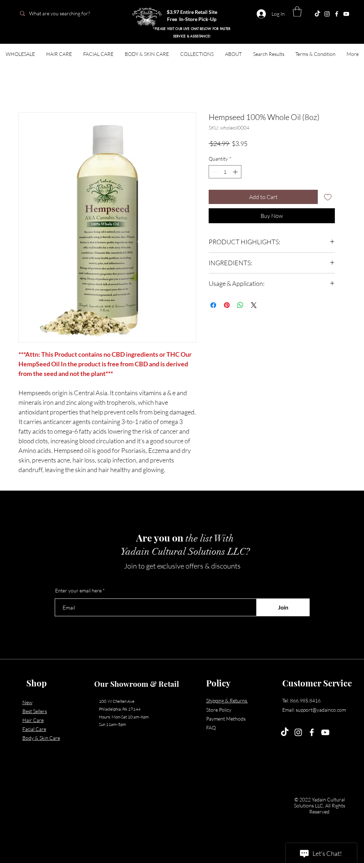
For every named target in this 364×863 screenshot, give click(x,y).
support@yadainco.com (321, 710)
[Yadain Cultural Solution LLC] (346, 13)
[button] (297, 11)
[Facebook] (336, 13)
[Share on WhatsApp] (240, 305)
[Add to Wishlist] (328, 197)
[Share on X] (254, 305)
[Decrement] (214, 172)
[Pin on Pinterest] (227, 305)
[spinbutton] (225, 172)
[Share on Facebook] (213, 305)
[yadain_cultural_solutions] (327, 13)
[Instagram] (298, 732)
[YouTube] (325, 732)
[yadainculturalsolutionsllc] (317, 13)
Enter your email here (78, 590)
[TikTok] (285, 732)
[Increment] (235, 172)
